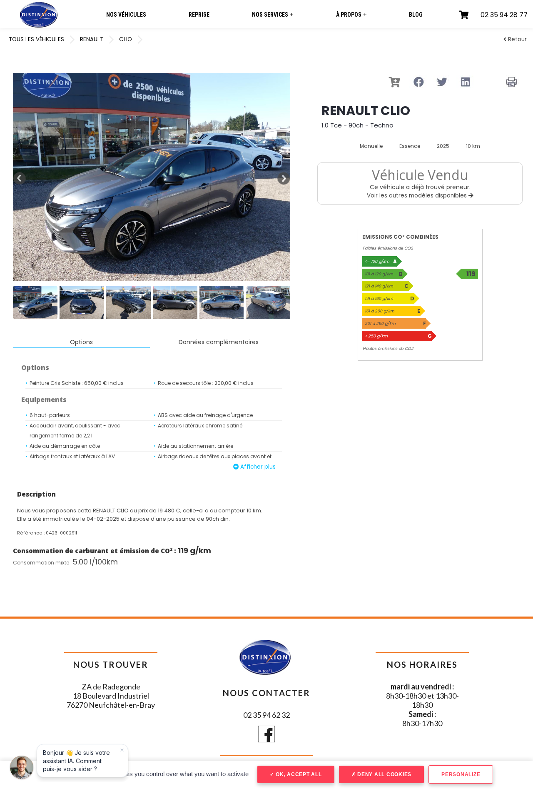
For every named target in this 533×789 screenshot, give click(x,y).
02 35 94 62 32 (266, 714)
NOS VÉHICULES (126, 14)
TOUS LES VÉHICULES (36, 39)
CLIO (125, 39)
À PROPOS (351, 14)
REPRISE (199, 14)
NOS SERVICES (272, 14)
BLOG (416, 14)
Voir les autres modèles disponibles (417, 196)
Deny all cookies (383, 774)
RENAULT (91, 39)
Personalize (460, 774)
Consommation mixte (41, 562)
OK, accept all (297, 774)
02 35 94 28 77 (504, 15)
